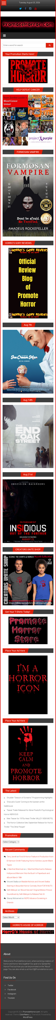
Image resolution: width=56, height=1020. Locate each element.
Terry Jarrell (11, 857)
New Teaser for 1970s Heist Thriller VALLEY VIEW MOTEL (30, 818)
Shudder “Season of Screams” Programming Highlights (29, 798)
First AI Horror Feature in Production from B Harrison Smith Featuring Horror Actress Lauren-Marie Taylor (30, 861)
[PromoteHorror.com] (28, 24)
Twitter (10, 985)
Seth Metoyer (12, 890)
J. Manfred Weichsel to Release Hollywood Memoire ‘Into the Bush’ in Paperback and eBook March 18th (29, 873)
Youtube (11, 998)
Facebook (12, 990)
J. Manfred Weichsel (15, 869)
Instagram (12, 994)
